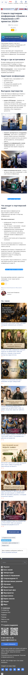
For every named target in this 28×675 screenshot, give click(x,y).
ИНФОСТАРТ (5, 280)
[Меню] (2, 2)
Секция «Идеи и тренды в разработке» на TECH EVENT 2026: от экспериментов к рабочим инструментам (13, 436)
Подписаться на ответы (9, 537)
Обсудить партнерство (14, 199)
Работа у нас (5, 619)
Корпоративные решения (12, 581)
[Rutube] (22, 669)
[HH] (10, 669)
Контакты (4, 621)
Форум (6, 601)
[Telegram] (2, 669)
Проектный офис (9, 590)
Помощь (3, 617)
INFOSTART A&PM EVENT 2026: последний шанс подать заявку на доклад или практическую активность (13, 464)
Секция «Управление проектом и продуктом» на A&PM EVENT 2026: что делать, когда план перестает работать (12, 408)
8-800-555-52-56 (7, 638)
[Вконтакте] (6, 669)
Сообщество (5, 610)
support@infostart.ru (8, 640)
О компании (5, 608)
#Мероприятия (19, 287)
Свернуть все (5, 545)
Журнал (6, 567)
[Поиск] (5, 2)
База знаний (7, 570)
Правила (3, 614)
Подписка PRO (5, 612)
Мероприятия (8, 593)
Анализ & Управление (11, 575)
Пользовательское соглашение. (10, 655)
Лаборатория (8, 573)
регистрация (5, 552)
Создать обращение (9, 644)
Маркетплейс (8, 587)
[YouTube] (18, 669)
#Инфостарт (3, 287)
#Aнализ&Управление (10, 287)
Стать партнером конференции (14, 269)
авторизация (13, 552)
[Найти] (25, 562)
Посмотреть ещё (14, 532)
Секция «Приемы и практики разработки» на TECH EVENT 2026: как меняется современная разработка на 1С (13, 522)
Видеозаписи (8, 596)
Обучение (7, 584)
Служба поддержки (10, 625)
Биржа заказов (9, 599)
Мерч (5, 604)
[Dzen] (14, 669)
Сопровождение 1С (10, 578)
